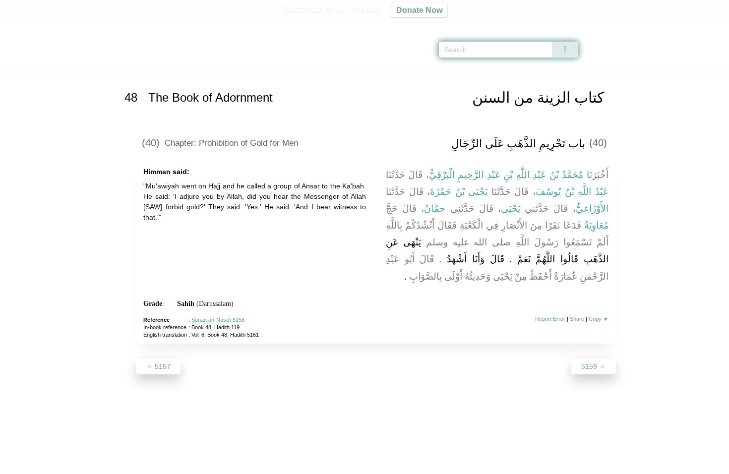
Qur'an (605, 24)
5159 (590, 366)
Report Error (550, 319)
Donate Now (419, 9)
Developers (356, 465)
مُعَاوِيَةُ (596, 225)
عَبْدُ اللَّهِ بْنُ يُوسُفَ (572, 191)
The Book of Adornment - (272, 71)
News (286, 465)
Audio (705, 24)
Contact (396, 465)
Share (577, 319)
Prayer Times (670, 24)
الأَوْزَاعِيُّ (592, 208)
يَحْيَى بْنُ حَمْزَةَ (458, 191)
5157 (162, 366)
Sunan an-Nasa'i (175, 71)
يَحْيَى (510, 208)
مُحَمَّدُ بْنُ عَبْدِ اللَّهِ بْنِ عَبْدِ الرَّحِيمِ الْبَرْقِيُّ (506, 175)
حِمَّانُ (434, 208)
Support (316, 465)
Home (135, 71)
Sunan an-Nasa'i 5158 (217, 320)
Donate (429, 465)
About (259, 465)
